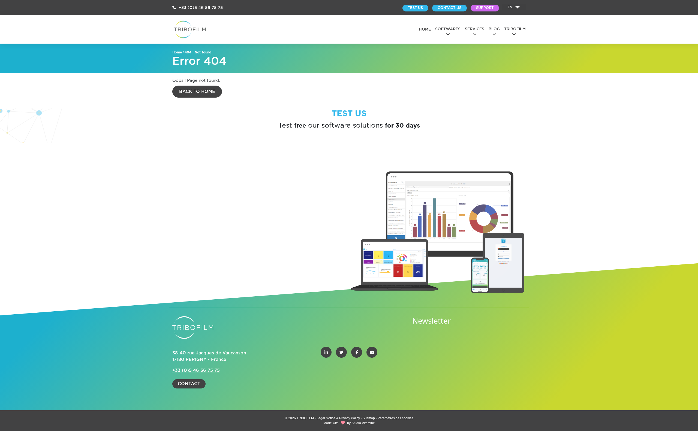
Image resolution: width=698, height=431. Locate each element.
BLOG (494, 29)
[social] (326, 352)
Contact (189, 384)
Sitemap (369, 418)
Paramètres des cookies (395, 418)
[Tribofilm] (189, 29)
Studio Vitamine (363, 423)
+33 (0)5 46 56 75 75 (200, 8)
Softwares (448, 29)
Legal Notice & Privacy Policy (339, 418)
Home (425, 29)
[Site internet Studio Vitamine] (342, 423)
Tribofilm (515, 29)
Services (474, 29)
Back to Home (197, 91)
